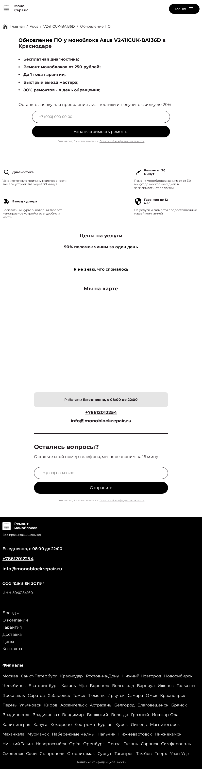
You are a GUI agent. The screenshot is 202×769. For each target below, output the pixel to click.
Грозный (140, 714)
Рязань (130, 743)
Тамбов (144, 753)
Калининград (16, 724)
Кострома (85, 724)
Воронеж (99, 685)
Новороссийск (51, 743)
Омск (151, 695)
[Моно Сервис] (6, 8)
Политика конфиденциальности (100, 762)
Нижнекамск (168, 734)
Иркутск (115, 695)
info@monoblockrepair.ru (101, 421)
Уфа (83, 685)
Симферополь (176, 743)
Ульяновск (30, 705)
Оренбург (93, 743)
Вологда (119, 714)
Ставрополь (52, 753)
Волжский (97, 714)
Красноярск (172, 695)
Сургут (105, 753)
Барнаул (146, 685)
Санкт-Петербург (39, 676)
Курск (122, 724)
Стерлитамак (81, 753)
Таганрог (124, 753)
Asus (34, 26)
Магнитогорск (165, 724)
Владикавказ (46, 714)
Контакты (12, 648)
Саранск (149, 743)
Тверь (161, 753)
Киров (50, 705)
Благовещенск (152, 705)
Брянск (179, 705)
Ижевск (166, 685)
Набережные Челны (73, 734)
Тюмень (96, 695)
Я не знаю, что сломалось (101, 269)
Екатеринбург (43, 685)
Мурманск (38, 734)
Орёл (75, 743)
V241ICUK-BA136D (59, 26)
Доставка (12, 634)
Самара (135, 695)
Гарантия (12, 627)
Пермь (9, 705)
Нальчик (106, 734)
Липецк (139, 724)
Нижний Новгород (141, 676)
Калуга (41, 724)
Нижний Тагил (17, 743)
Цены (8, 641)
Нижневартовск (135, 734)
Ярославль (13, 695)
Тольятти (186, 685)
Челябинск (14, 685)
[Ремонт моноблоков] (6, 526)
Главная (17, 26)
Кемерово (61, 724)
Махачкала (13, 734)
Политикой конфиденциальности (122, 141)
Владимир (73, 714)
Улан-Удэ (179, 753)
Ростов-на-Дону (102, 676)
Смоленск (12, 753)
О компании (15, 620)
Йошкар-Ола (165, 714)
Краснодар (71, 676)
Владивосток (16, 714)
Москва (10, 676)
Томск (79, 695)
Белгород (124, 705)
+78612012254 (101, 412)
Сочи (31, 753)
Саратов (36, 695)
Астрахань (100, 705)
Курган (105, 724)
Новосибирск (178, 676)
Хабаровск (59, 695)
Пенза (113, 743)
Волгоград (123, 685)
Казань (68, 685)
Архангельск (73, 705)
